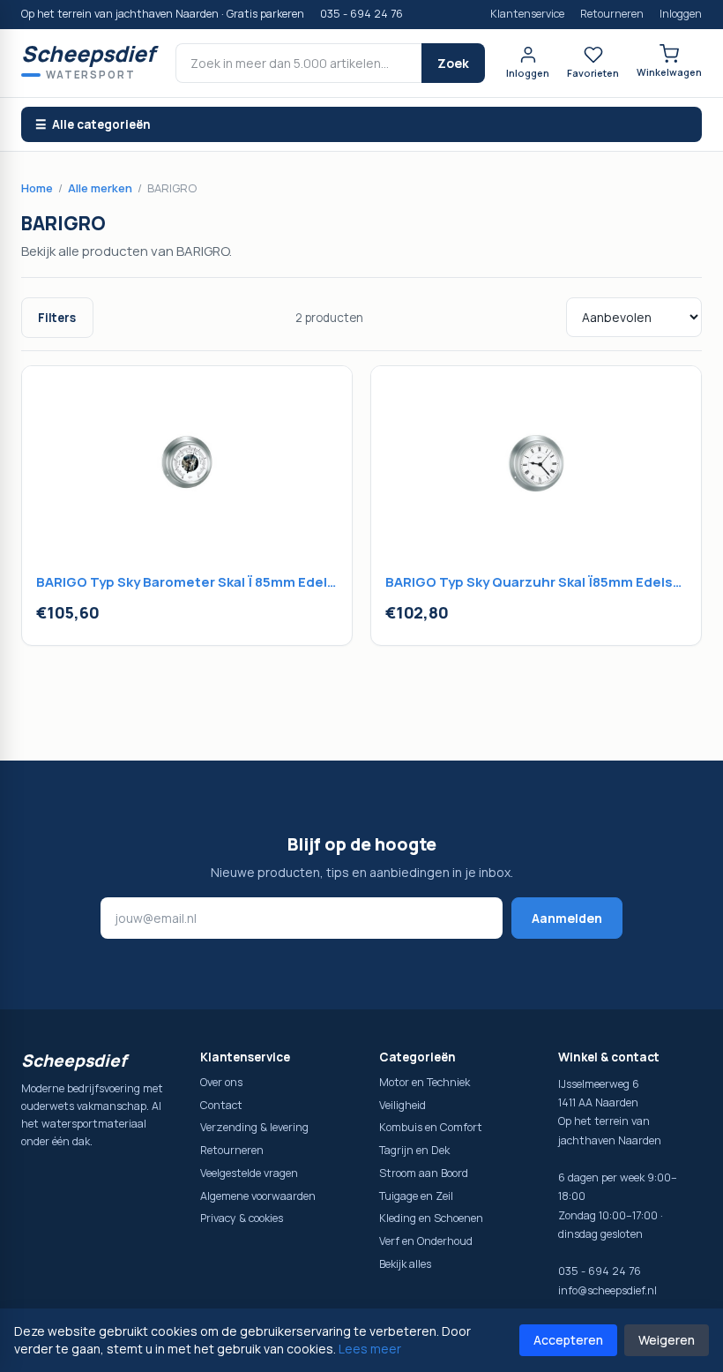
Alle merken (100, 188)
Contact (221, 1105)
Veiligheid (402, 1105)
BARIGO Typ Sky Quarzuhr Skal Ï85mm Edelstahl (536, 582)
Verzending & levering (254, 1127)
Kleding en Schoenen (431, 1218)
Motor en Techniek (424, 1082)
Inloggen (681, 13)
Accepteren (568, 1339)
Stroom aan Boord (423, 1173)
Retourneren (612, 13)
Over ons (221, 1082)
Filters (57, 318)
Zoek (453, 63)
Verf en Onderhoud (426, 1240)
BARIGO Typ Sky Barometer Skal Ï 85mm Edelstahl (187, 582)
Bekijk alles (405, 1263)
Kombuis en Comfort (430, 1127)
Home (37, 188)
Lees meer (370, 1348)
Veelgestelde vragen (249, 1173)
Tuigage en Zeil (416, 1195)
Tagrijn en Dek (414, 1150)
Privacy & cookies (241, 1218)
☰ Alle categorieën (93, 124)
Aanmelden (567, 918)
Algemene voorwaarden (258, 1195)
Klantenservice (527, 13)
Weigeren (666, 1339)
